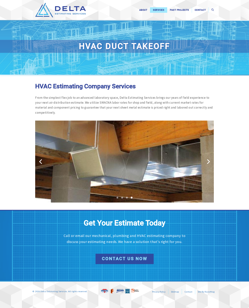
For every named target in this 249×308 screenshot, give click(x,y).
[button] (213, 10)
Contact (188, 291)
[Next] (208, 162)
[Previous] (41, 162)
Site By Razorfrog (206, 291)
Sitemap (175, 291)
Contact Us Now (124, 258)
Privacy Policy (159, 291)
